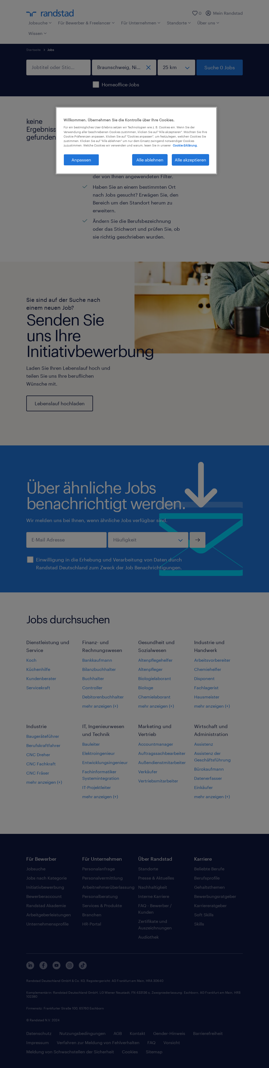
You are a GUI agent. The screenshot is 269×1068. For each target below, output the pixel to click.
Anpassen (81, 159)
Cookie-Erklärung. (185, 145)
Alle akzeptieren (190, 159)
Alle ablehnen (149, 159)
